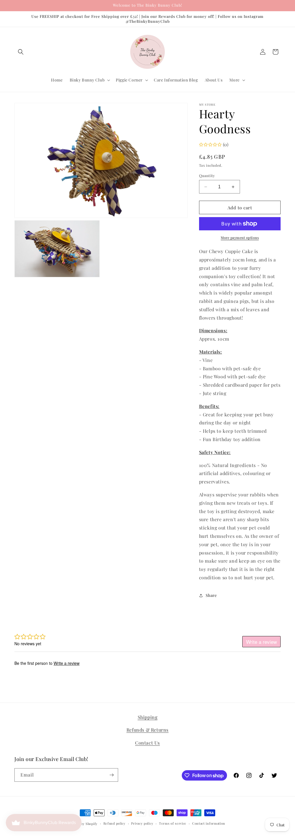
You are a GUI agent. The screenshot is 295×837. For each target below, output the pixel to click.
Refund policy (114, 823)
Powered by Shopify (82, 823)
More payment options (240, 237)
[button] (20, 51)
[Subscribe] (111, 775)
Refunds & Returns (147, 730)
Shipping (148, 717)
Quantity (207, 175)
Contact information (208, 823)
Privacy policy (142, 823)
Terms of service (172, 823)
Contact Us (147, 743)
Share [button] (211, 595)
